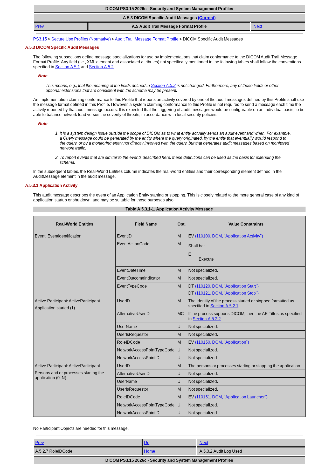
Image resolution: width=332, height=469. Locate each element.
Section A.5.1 (67, 67)
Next (257, 26)
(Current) (207, 18)
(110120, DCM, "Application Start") (227, 286)
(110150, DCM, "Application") (222, 342)
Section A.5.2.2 (207, 319)
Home (149, 451)
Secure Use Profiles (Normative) (81, 39)
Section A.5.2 (101, 67)
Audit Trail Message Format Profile (146, 39)
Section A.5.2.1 (224, 306)
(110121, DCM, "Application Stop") (227, 293)
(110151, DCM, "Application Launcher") (231, 397)
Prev (39, 26)
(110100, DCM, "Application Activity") (229, 236)
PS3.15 (40, 39)
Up (146, 442)
